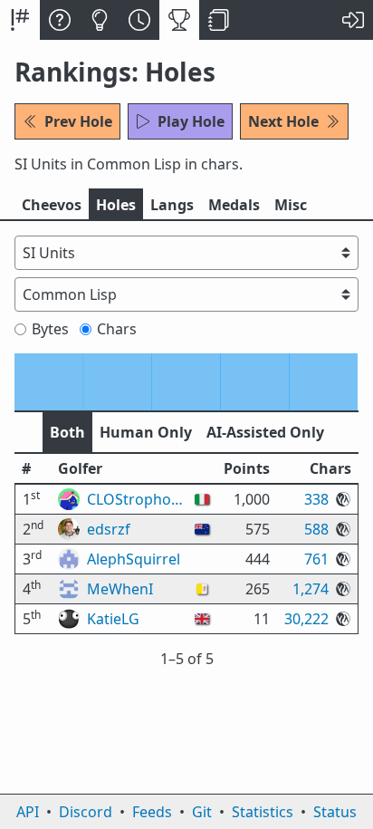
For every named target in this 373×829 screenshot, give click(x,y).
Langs (172, 205)
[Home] (20, 20)
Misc (290, 205)
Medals (234, 205)
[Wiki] (219, 20)
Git (202, 812)
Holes (116, 205)
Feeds (152, 812)
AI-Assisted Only (265, 432)
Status (335, 812)
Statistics (262, 812)
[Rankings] (179, 20)
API (27, 812)
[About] (60, 20)
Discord (85, 812)
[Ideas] (100, 20)
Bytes (50, 329)
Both (67, 432)
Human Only (146, 432)
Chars (117, 329)
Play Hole (191, 121)
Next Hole (283, 121)
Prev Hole (78, 121)
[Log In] (353, 20)
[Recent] (139, 20)
